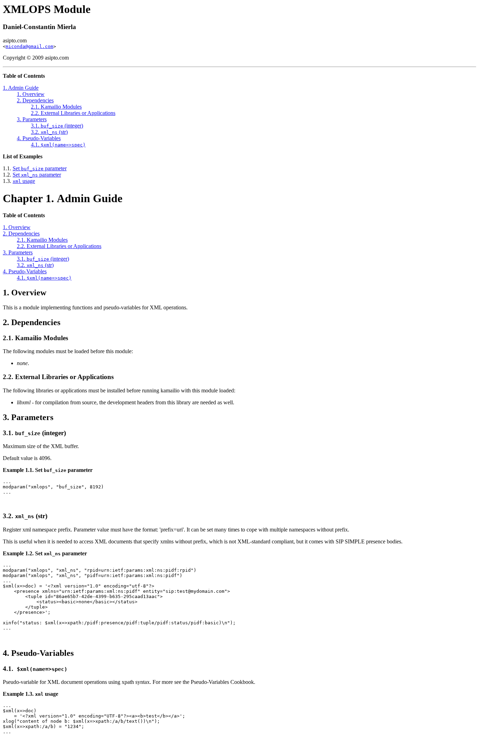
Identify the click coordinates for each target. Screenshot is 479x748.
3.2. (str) (49, 132)
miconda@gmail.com (29, 46)
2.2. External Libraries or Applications (73, 113)
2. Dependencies (35, 100)
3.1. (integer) (57, 126)
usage (24, 181)
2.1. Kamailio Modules (56, 107)
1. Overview (31, 94)
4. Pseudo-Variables (39, 138)
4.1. (58, 144)
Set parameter (40, 168)
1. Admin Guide (21, 88)
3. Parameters (32, 119)
